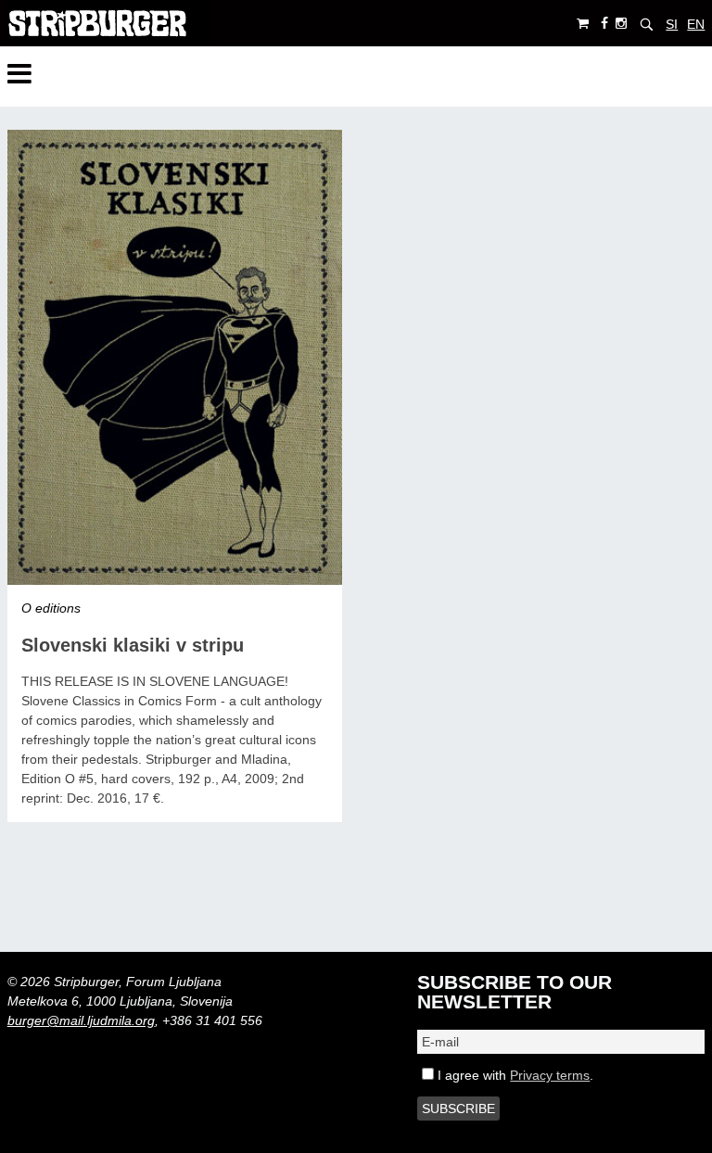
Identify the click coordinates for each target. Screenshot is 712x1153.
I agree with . (513, 1075)
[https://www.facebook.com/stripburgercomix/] (604, 23)
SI (672, 24)
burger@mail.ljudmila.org (81, 1020)
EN (696, 24)
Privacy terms (550, 1075)
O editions (51, 608)
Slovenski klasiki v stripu (132, 645)
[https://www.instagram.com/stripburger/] (621, 23)
